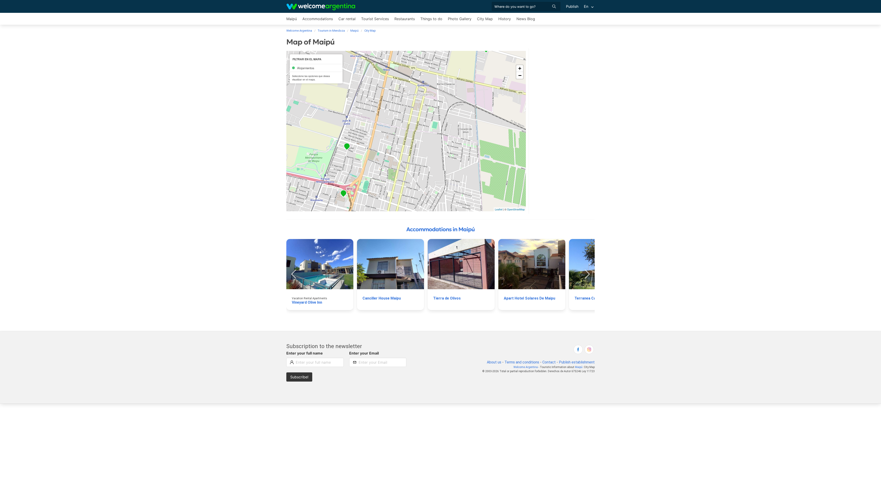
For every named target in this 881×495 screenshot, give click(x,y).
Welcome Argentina (525, 367)
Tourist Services (375, 18)
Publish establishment (577, 362)
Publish (572, 6)
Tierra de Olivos (447, 298)
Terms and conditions (522, 362)
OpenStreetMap (516, 209)
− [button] (519, 75)
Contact (549, 362)
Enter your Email (364, 353)
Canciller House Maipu (381, 298)
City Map (485, 18)
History (504, 18)
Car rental (347, 18)
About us (494, 362)
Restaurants (404, 18)
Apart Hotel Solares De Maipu (529, 298)
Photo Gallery (459, 18)
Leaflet (498, 209)
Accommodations (317, 18)
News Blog (525, 18)
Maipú (291, 18)
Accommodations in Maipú (440, 229)
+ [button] (519, 68)
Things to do (431, 18)
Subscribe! (299, 377)
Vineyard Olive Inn (307, 302)
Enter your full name (304, 353)
